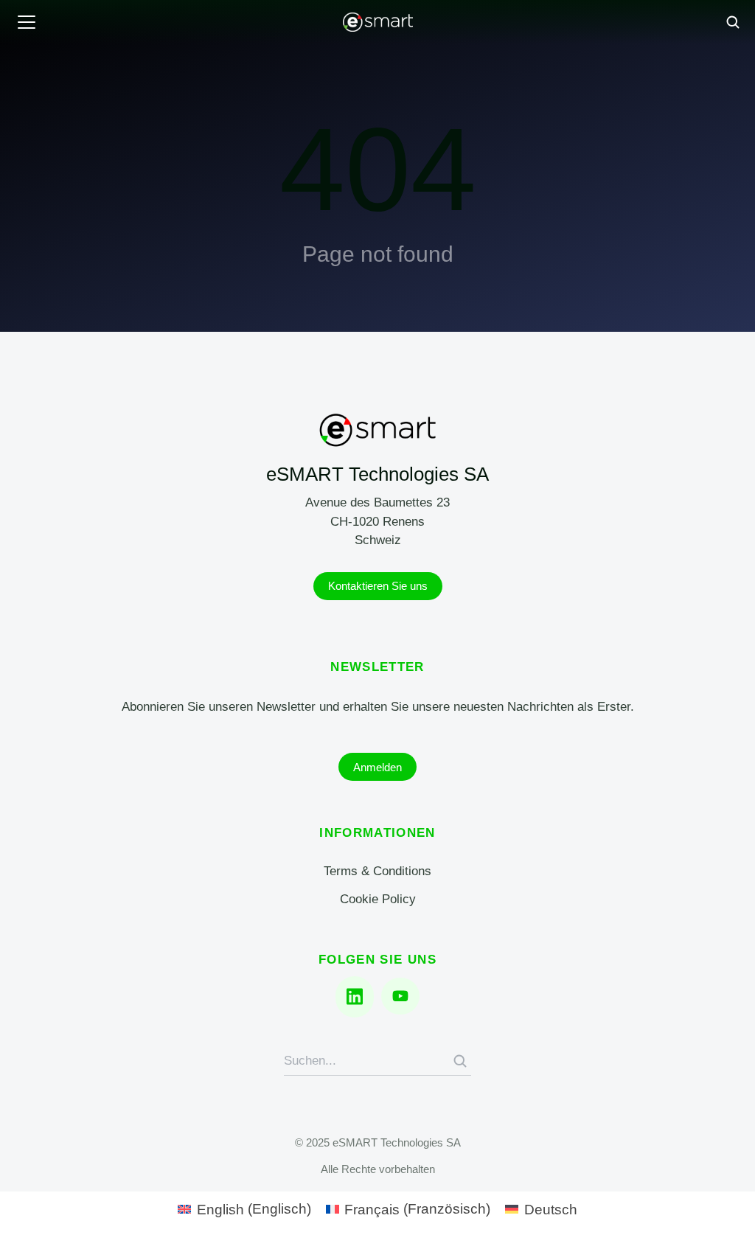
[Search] (460, 1061)
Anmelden (377, 767)
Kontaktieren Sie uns (378, 586)
